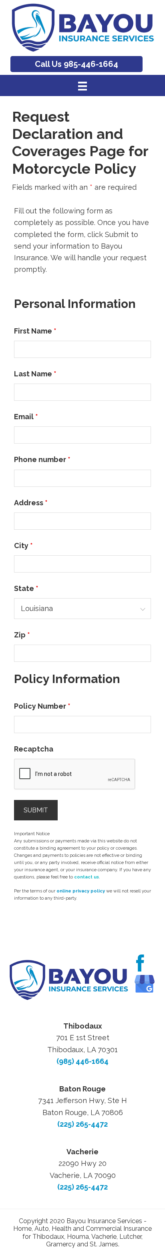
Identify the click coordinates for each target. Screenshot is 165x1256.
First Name (35, 331)
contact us (86, 877)
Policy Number (42, 706)
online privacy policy (80, 891)
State (26, 588)
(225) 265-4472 (82, 1124)
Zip (22, 635)
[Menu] (82, 86)
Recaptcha (33, 749)
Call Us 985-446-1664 (76, 64)
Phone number (42, 459)
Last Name (35, 374)
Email (26, 416)
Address (31, 502)
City (23, 545)
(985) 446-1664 (82, 1061)
